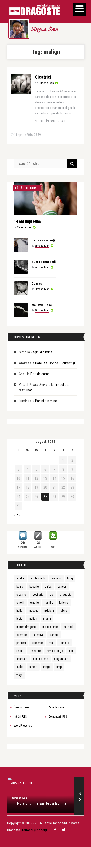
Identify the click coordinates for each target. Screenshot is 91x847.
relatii (20, 651)
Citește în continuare (50, 121)
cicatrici (21, 594)
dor (52, 594)
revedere (35, 651)
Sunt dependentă (44, 262)
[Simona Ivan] (19, 28)
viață (19, 675)
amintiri (56, 578)
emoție (34, 602)
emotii (20, 602)
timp (59, 667)
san (71, 651)
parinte (54, 635)
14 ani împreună (27, 221)
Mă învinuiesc (42, 305)
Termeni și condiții (35, 830)
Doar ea (37, 283)
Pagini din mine (41, 352)
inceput (33, 610)
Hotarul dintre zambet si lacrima (41, 803)
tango (46, 667)
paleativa (38, 635)
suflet (19, 667)
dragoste (65, 594)
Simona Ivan (44, 29)
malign (33, 618)
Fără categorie (26, 188)
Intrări (20, 716)
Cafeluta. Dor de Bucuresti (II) (56, 363)
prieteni (21, 643)
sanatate (21, 659)
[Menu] (79, 9)
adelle (20, 578)
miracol (68, 627)
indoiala (49, 610)
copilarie (38, 594)
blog (70, 578)
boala (19, 586)
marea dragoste (26, 627)
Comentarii (58, 716)
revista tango (55, 651)
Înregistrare (21, 707)
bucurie (34, 586)
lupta (19, 618)
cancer (62, 586)
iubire (63, 610)
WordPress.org (23, 725)
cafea (48, 586)
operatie (21, 635)
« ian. (17, 515)
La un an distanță (43, 240)
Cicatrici (43, 77)
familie (49, 602)
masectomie (50, 627)
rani (51, 643)
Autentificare (56, 707)
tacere (33, 667)
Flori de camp (40, 374)
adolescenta (38, 578)
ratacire (64, 643)
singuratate (61, 659)
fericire (63, 602)
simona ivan (40, 659)
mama (47, 618)
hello (19, 610)
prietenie (37, 643)
